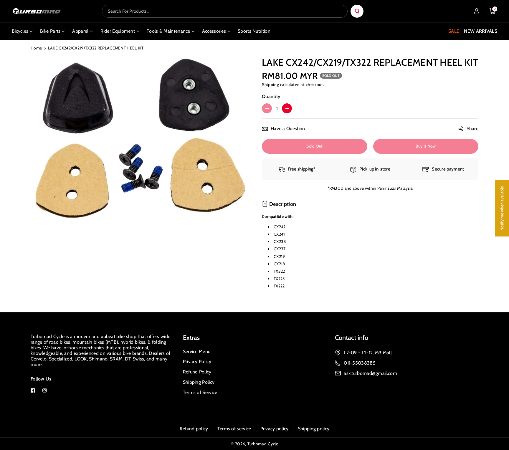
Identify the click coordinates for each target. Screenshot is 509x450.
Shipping (270, 84)
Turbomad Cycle (262, 443)
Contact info (351, 338)
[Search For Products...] (357, 11)
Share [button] (473, 128)
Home (36, 48)
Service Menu (197, 351)
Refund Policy (197, 372)
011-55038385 (360, 363)
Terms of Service (200, 392)
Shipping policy (314, 428)
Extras (191, 338)
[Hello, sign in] (476, 11)
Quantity (271, 96)
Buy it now (426, 146)
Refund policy (194, 428)
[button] (492, 11)
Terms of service (234, 428)
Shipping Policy (199, 382)
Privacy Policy (197, 361)
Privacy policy (274, 428)
